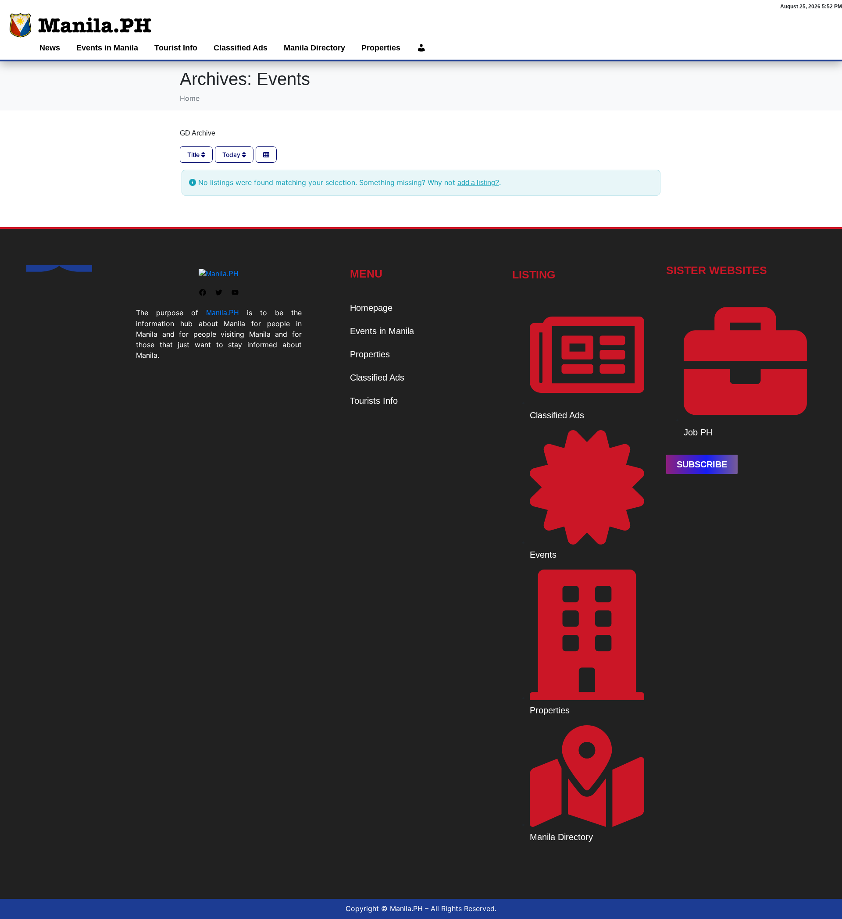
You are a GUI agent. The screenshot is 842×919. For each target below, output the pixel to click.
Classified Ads (241, 47)
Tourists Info (374, 401)
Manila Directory (314, 47)
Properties (380, 47)
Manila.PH (222, 313)
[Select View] (266, 154)
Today (232, 154)
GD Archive (197, 133)
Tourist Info (175, 47)
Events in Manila (107, 47)
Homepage (371, 308)
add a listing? (478, 182)
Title (194, 154)
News (49, 47)
